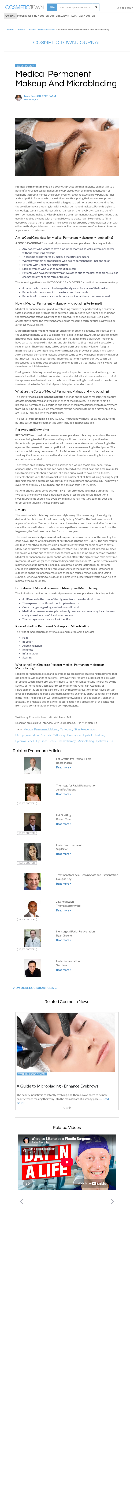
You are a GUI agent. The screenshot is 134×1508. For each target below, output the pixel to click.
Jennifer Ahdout (66, 789)
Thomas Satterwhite (68, 905)
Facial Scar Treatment (69, 845)
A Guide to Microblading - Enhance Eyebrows (57, 1085)
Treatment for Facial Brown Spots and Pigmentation (87, 874)
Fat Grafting (63, 815)
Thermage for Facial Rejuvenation (76, 785)
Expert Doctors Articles (42, 29)
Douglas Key (63, 878)
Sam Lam (61, 965)
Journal (9, 15)
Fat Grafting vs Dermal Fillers (73, 758)
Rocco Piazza (64, 762)
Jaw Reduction (65, 901)
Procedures (24, 15)
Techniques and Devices (31, 1074)
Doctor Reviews (59, 15)
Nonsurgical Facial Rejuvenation (75, 931)
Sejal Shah (62, 849)
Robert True (63, 819)
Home (10, 29)
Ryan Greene (64, 935)
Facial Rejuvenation (68, 961)
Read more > (63, 767)
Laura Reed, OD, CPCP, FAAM (40, 95)
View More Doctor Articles (33, 987)
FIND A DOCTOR (40, 15)
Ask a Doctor (87, 15)
